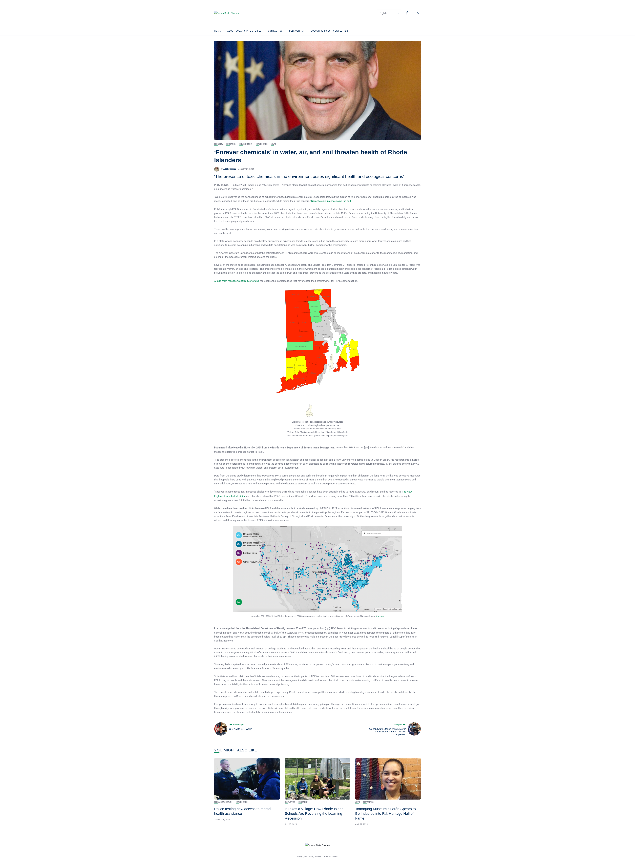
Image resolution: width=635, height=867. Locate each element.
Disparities (290, 802)
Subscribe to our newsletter (329, 31)
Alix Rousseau (229, 169)
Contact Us (275, 31)
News (273, 144)
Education (231, 144)
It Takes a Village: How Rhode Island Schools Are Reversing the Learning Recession (314, 813)
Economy (218, 144)
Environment (245, 144)
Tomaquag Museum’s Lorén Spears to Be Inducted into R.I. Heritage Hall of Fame (385, 813)
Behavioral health (223, 802)
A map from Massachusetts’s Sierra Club (236, 280)
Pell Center (296, 31)
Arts (357, 802)
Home (217, 31)
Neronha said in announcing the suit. (331, 201)
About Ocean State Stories (244, 31)
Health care (261, 144)
